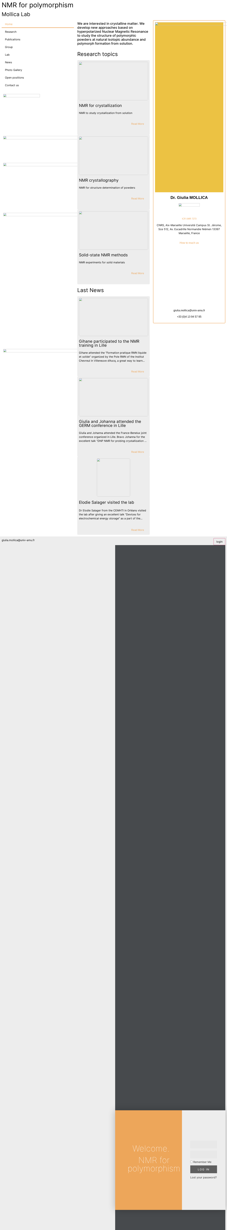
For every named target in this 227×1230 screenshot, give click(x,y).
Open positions (14, 77)
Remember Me (201, 1162)
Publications (12, 39)
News (8, 62)
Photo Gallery (13, 70)
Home (8, 24)
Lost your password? (203, 1177)
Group (9, 47)
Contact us (12, 85)
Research (10, 31)
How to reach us (189, 242)
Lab (7, 54)
